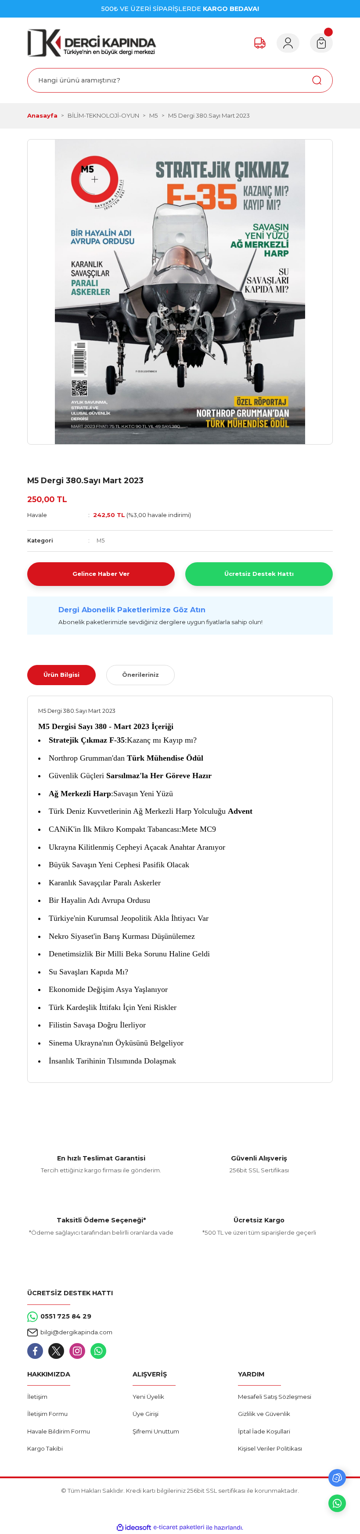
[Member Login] (288, 43)
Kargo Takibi (45, 1448)
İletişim (37, 1396)
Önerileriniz (140, 674)
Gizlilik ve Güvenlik (264, 1413)
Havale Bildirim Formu (58, 1431)
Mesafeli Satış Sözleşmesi (274, 1396)
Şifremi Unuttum (156, 1431)
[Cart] (321, 43)
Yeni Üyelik (148, 1396)
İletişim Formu (47, 1413)
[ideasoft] (133, 1528)
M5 (100, 540)
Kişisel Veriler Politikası (270, 1448)
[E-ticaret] (179, 1527)
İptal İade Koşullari (264, 1431)
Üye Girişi (145, 1413)
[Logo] (91, 42)
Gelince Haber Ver (101, 573)
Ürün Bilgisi (61, 674)
